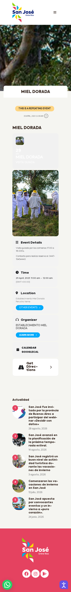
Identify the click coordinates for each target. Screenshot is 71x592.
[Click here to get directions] (50, 367)
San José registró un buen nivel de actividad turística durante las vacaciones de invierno (43, 463)
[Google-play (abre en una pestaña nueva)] (44, 573)
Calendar (29, 347)
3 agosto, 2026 (37, 475)
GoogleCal (30, 351)
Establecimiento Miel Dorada (30, 299)
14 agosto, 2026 (38, 450)
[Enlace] (55, 12)
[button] (7, 585)
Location (28, 293)
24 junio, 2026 (36, 517)
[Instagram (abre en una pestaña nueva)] (35, 573)
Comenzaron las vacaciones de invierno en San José (43, 485)
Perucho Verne (23, 302)
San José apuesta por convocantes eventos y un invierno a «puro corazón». (41, 506)
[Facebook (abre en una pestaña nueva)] (26, 573)
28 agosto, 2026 (38, 429)
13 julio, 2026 (35, 492)
